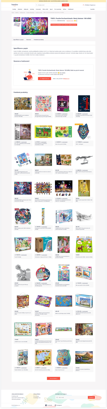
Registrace (92, 5)
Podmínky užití (15, 396)
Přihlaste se (66, 78)
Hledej (65, 5)
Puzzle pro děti (39, 12)
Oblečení (20, 9)
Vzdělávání (70, 9)
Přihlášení (87, 5)
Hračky (14, 9)
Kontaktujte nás (36, 397)
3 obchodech (64, 113)
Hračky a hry (22, 12)
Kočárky (32, 9)
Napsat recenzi (70, 20)
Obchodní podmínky (16, 399)
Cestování (38, 9)
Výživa (64, 9)
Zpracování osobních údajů (18, 397)
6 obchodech (44, 283)
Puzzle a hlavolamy (30, 12)
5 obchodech (43, 142)
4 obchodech (85, 113)
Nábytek (26, 9)
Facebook (49, 405)
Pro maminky (57, 9)
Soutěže (92, 9)
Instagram (59, 405)
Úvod (13, 12)
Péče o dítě (45, 9)
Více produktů (53, 378)
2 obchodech (85, 142)
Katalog (16, 12)
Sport (51, 9)
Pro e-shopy (36, 396)
